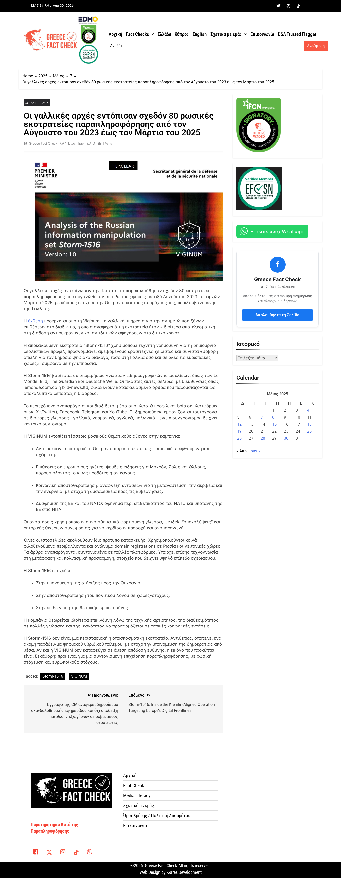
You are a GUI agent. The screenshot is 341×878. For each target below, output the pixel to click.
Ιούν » (255, 451)
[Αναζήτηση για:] (204, 46)
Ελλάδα (164, 34)
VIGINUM (79, 676)
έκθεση (35, 320)
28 (263, 438)
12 (239, 424)
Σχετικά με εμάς (226, 34)
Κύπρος (182, 34)
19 (239, 431)
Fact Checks (137, 34)
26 (239, 438)
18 (309, 424)
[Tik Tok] (298, 6)
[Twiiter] (278, 6)
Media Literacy (36, 103)
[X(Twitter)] (49, 853)
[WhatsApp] (90, 853)
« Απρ (241, 451)
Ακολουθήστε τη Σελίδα (277, 314)
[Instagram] (288, 6)
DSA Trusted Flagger (297, 34)
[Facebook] (268, 6)
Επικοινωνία (262, 34)
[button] (139, 34)
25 (309, 431)
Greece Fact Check (43, 143)
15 (274, 424)
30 (286, 438)
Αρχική (115, 34)
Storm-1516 (52, 676)
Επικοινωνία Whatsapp (277, 231)
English (200, 34)
